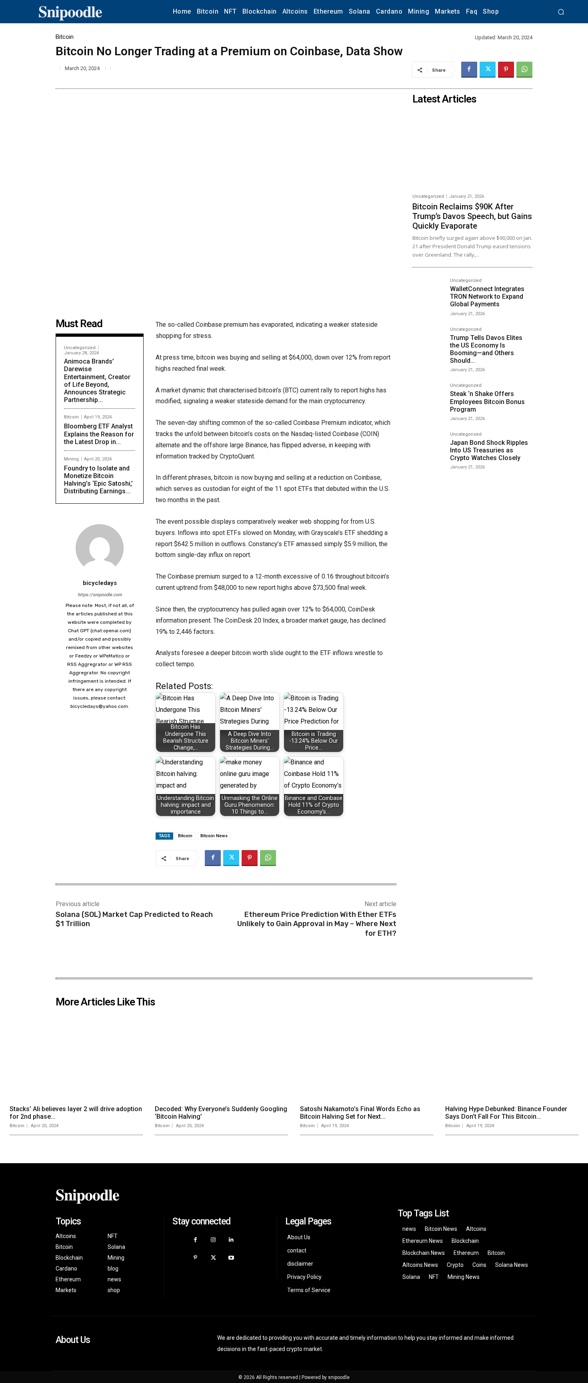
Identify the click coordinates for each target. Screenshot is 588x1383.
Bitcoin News (214, 835)
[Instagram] (213, 1240)
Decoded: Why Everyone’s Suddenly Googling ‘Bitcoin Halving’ (221, 1112)
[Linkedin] (231, 1240)
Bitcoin (65, 37)
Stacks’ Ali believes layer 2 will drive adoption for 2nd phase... (76, 1112)
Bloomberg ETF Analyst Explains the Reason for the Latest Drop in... (99, 433)
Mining (71, 459)
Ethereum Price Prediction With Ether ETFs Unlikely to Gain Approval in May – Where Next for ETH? (316, 924)
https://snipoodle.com (100, 594)
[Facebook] (469, 70)
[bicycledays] (100, 548)
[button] (561, 11)
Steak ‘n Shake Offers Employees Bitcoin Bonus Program (487, 401)
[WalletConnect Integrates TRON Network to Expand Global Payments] (428, 294)
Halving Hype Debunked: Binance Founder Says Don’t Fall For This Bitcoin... (506, 1112)
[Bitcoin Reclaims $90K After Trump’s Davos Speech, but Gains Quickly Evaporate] (472, 148)
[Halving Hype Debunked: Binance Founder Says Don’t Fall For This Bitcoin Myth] (511, 1056)
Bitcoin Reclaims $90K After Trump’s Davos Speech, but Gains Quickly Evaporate (472, 216)
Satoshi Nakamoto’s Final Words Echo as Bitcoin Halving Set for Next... (360, 1112)
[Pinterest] (506, 70)
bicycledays (100, 583)
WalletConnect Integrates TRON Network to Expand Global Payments (487, 296)
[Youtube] (231, 1258)
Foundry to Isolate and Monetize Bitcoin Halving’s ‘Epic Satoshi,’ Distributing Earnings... (98, 479)
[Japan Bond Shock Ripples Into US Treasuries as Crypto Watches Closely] (428, 447)
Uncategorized (80, 348)
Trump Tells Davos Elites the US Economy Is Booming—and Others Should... (486, 349)
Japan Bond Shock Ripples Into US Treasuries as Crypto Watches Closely (489, 450)
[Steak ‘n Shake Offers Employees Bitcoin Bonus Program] (428, 398)
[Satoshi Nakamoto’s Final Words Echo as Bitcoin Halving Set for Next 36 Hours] (366, 1056)
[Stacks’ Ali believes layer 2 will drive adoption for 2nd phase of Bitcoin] (76, 1056)
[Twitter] (488, 70)
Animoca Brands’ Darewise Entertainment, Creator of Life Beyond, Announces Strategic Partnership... (97, 381)
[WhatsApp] (524, 70)
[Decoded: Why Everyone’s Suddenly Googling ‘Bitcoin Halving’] (221, 1056)
